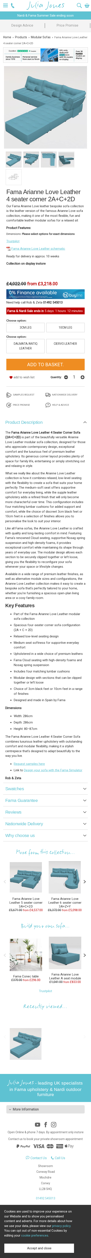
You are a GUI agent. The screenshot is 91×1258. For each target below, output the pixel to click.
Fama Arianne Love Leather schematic (38, 249)
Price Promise (67, 25)
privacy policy (61, 1226)
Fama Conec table (26, 976)
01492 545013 (45, 1198)
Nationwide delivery (64, 394)
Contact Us (38, 1158)
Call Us (60, 1158)
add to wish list (24, 377)
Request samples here (29, 764)
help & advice (60, 404)
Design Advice (22, 25)
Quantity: (56, 377)
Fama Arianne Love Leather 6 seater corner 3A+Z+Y (64, 902)
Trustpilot (12, 241)
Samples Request (23, 394)
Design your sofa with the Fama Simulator (53, 770)
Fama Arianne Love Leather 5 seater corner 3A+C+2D (26, 902)
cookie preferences (34, 1235)
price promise (21, 404)
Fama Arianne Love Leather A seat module (65, 976)
